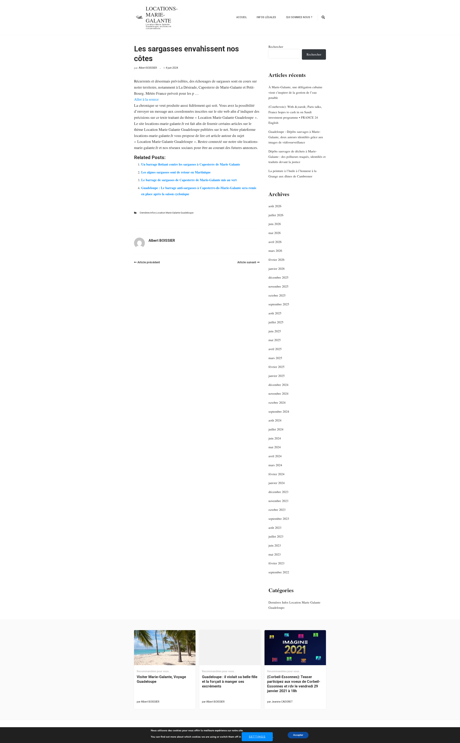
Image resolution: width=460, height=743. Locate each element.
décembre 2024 (278, 384)
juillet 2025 (275, 322)
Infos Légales (266, 17)
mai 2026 (274, 233)
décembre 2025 (278, 277)
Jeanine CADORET (282, 701)
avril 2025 (275, 349)
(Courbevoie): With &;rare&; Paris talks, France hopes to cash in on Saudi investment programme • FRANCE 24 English (295, 114)
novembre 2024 (278, 393)
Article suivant (246, 262)
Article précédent (148, 262)
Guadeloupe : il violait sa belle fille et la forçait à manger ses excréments (229, 681)
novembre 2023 (278, 501)
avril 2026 (275, 242)
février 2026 (276, 259)
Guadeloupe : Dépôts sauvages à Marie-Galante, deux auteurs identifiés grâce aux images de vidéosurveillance (295, 136)
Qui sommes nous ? (299, 17)
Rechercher (275, 46)
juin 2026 (274, 224)
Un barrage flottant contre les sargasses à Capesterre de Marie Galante (190, 164)
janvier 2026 (276, 268)
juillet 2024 (275, 429)
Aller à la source (146, 99)
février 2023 (276, 563)
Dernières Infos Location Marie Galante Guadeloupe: (167, 212)
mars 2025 (275, 358)
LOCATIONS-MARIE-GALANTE (162, 14)
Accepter (298, 735)
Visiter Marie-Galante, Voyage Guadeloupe (161, 679)
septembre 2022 (278, 572)
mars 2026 (275, 250)
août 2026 (274, 206)
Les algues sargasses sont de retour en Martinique (176, 172)
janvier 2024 (276, 483)
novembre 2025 (278, 286)
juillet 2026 (275, 215)
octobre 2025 (277, 295)
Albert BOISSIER (148, 67)
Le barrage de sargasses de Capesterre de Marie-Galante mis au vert (189, 180)
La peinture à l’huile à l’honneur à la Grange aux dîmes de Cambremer (292, 173)
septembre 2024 (278, 411)
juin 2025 (274, 331)
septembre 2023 (278, 518)
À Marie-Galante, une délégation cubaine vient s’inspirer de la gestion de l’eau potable (295, 92)
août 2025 (274, 313)
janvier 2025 (276, 375)
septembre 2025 (278, 304)
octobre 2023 (277, 509)
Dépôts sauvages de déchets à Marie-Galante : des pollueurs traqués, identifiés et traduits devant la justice (297, 156)
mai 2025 (274, 340)
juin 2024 (274, 438)
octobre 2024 (277, 402)
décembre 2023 (278, 492)
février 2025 (276, 366)
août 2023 (274, 527)
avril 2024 (275, 456)
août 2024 (274, 420)
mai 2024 (274, 447)
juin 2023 (274, 545)
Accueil (241, 17)
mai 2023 (274, 554)
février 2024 (276, 474)
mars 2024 (275, 465)
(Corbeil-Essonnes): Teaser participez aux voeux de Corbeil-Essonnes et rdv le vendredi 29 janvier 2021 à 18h (293, 684)
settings (257, 737)
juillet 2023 (275, 536)
